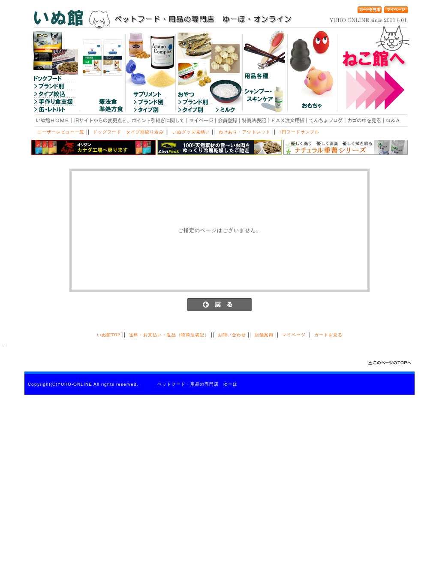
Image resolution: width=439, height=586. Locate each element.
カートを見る (328, 334)
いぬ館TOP (108, 334)
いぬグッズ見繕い (191, 132)
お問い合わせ (232, 334)
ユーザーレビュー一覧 (60, 132)
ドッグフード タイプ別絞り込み (128, 132)
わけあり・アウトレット (245, 132)
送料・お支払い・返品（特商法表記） (169, 334)
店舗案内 (264, 334)
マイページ (294, 334)
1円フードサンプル (299, 132)
